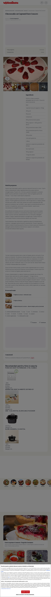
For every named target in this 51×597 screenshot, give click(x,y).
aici (8, 577)
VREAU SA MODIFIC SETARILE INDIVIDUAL (25, 594)
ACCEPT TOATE (25, 591)
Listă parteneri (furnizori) (6, 588)
